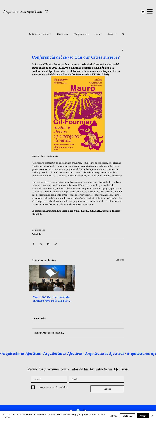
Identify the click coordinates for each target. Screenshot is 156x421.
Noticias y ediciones (40, 34)
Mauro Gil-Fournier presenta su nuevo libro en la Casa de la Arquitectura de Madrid (52, 298)
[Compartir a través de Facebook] (33, 243)
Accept (143, 415)
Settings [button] (113, 415)
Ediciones (62, 34)
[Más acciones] (122, 50)
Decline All (127, 415)
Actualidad (37, 234)
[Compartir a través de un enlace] (55, 243)
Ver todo (120, 259)
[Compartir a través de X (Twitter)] (40, 243)
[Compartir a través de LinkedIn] (48, 243)
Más (110, 34)
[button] (143, 12)
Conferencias (81, 34)
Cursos (98, 34)
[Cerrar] (152, 416)
